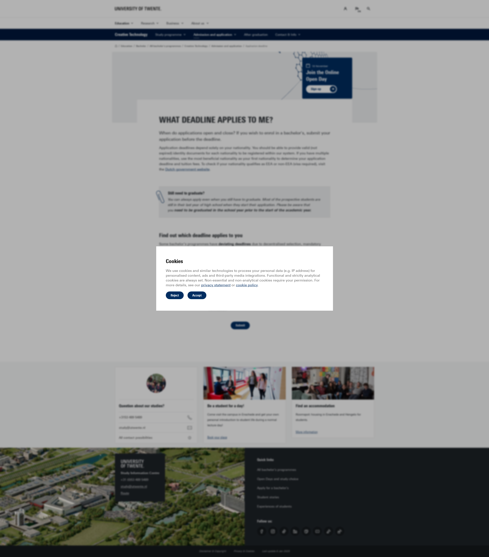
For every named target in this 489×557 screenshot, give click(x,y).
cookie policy (247, 285)
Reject (175, 295)
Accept (197, 295)
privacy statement (216, 285)
